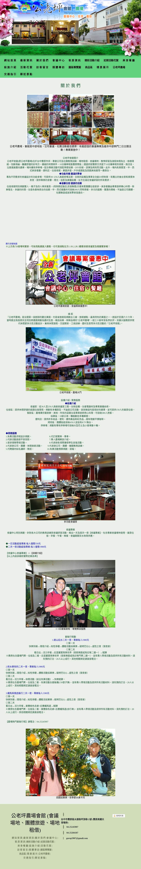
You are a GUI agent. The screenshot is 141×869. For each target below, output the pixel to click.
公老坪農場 (119, 67)
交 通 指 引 (10, 74)
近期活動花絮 (111, 60)
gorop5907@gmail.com (77, 838)
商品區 (89, 67)
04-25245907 (72, 827)
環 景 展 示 (103, 67)
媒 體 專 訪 (58, 67)
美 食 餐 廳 (129, 60)
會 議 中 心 (58, 60)
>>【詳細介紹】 (36, 553)
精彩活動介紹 (92, 60)
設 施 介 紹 (10, 67)
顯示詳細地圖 (11, 244)
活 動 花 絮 (26, 67)
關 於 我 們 (42, 60)
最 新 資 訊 (26, 60)
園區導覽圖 (75, 67)
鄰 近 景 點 (26, 74)
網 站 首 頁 (10, 60)
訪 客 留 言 (42, 67)
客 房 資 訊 (75, 60)
